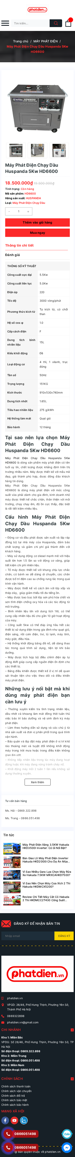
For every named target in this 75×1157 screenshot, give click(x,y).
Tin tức (8, 835)
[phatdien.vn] (37, 975)
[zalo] (24, 1120)
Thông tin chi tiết (19, 245)
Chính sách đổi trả (13, 1095)
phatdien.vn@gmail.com (22, 1022)
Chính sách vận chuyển (16, 1091)
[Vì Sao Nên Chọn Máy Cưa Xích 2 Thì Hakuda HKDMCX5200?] (12, 887)
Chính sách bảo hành (15, 1104)
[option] (16, 150)
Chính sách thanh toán (15, 1086)
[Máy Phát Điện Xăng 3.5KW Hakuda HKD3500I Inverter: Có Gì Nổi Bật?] (12, 849)
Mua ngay (37, 233)
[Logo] (37, 9)
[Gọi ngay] (8, 1134)
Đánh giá (12, 255)
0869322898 (16, 1016)
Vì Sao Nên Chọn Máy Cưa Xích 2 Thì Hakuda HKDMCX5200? (46, 885)
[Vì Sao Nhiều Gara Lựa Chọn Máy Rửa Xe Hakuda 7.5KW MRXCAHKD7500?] (12, 874)
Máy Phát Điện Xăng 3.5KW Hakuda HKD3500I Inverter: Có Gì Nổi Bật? (45, 846)
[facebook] (5, 1120)
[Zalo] (67, 1134)
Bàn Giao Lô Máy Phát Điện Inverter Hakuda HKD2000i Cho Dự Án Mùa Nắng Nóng (45, 861)
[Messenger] (67, 1147)
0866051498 (25, 1147)
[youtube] (14, 1120)
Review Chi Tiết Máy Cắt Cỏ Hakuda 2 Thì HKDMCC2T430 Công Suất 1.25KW (45, 900)
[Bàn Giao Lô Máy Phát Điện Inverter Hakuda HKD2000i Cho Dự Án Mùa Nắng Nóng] (12, 862)
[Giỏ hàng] (68, 26)
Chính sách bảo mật (14, 1100)
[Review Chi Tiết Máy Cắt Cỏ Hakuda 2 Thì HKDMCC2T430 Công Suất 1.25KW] (12, 900)
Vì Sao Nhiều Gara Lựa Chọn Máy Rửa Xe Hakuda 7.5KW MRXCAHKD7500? (46, 873)
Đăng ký (64, 936)
